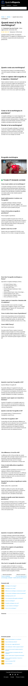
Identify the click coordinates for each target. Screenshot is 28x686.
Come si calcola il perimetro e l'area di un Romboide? (13, 658)
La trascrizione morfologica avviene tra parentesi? (15, 593)
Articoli (2, 5)
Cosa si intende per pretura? (11, 641)
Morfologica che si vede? (10, 588)
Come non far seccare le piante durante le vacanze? (14, 650)
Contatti (12, 677)
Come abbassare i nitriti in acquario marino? (14, 646)
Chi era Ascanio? (8, 663)
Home (2, 17)
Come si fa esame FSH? (10, 661)
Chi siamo (6, 677)
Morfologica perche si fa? (10, 595)
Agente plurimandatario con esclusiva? (13, 639)
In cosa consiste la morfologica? (11, 605)
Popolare (15, 5)
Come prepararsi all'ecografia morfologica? (14, 598)
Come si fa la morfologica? (10, 608)
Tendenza (8, 5)
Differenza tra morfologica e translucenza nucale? (15, 590)
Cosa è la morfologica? (10, 600)
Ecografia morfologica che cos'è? (12, 603)
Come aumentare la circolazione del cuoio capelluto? (14, 653)
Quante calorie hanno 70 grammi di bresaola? (14, 655)
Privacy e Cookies (20, 677)
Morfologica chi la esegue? (10, 585)
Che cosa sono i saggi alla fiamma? (12, 644)
